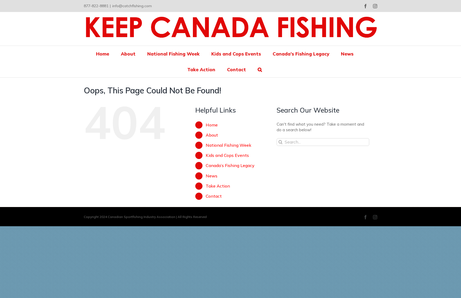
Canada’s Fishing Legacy (230, 165)
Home (212, 125)
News (211, 175)
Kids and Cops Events (227, 155)
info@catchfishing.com (132, 5)
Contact (214, 196)
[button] (260, 69)
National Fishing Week (228, 145)
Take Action (218, 186)
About (212, 135)
